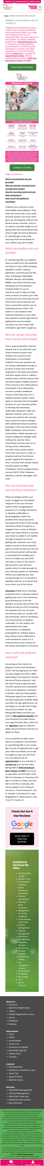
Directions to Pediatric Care (22, 1070)
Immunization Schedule (22, 67)
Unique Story (15, 1053)
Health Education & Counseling (23, 890)
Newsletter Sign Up (18, 1050)
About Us (13, 1004)
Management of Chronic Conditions (24, 913)
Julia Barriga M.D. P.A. (27, 42)
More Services (15, 1103)
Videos (12, 1011)
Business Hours (16, 1080)
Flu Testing (22, 974)
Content (13, 1056)
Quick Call (13, 1073)
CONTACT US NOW (22, 168)
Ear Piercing (23, 948)
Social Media (15, 1040)
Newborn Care (24, 879)
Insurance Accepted (18, 1047)
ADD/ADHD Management (20, 1090)
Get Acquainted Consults (23, 965)
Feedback (13, 1020)
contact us (10, 764)
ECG (20, 979)
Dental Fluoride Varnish (20, 1099)
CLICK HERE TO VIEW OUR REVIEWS (22, 839)
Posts (11, 1034)
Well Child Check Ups (19, 1096)
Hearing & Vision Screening (22, 905)
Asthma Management (19, 1093)
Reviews (12, 1024)
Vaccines (10, 591)
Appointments (15, 1076)
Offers (12, 1037)
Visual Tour (14, 1044)
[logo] (7, 5)
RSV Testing (23, 977)
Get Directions (15, 1067)
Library (12, 1017)
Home (6, 16)
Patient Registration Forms (21, 1014)
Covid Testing (23, 971)
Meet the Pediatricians (19, 1008)
